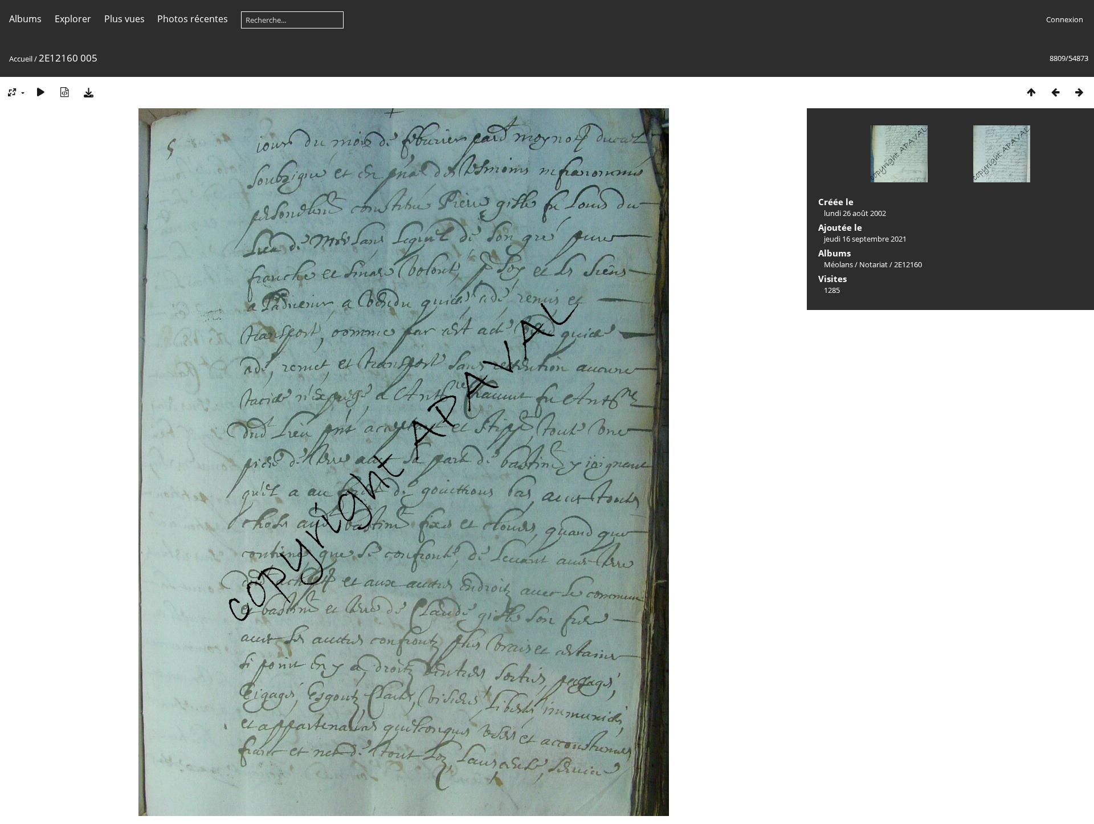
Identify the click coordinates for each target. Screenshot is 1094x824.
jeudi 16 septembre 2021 (865, 239)
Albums (25, 19)
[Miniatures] (1031, 92)
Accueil (20, 59)
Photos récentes (192, 19)
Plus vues (124, 19)
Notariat (873, 264)
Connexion (1064, 19)
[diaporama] (40, 92)
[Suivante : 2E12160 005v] (1079, 92)
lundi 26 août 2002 (855, 213)
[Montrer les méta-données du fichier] (64, 92)
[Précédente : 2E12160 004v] (1055, 92)
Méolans (838, 264)
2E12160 (908, 264)
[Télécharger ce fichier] (88, 92)
